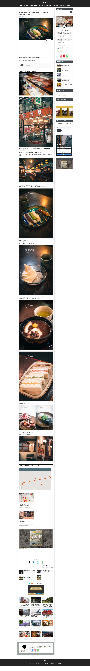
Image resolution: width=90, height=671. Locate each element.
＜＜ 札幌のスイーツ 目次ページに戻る (26, 507)
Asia (39, 5)
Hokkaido (31, 5)
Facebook (32, 651)
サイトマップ (37, 663)
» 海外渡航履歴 (59, 51)
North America (48, 5)
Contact (68, 5)
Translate (64, 95)
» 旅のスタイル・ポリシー (61, 52)
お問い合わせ (47, 663)
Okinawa (35, 5)
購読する (59, 130)
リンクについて (42, 663)
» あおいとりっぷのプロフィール (42, 647)
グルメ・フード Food (49, 567)
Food (61, 5)
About (64, 5)
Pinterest (64, 57)
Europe (43, 5)
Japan (54, 5)
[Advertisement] (36, 49)
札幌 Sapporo (50, 565)
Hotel (57, 5)
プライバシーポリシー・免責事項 (55, 663)
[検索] (71, 12)
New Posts (26, 5)
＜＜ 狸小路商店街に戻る (23, 525)
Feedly (37, 651)
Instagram (35, 651)
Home (21, 5)
